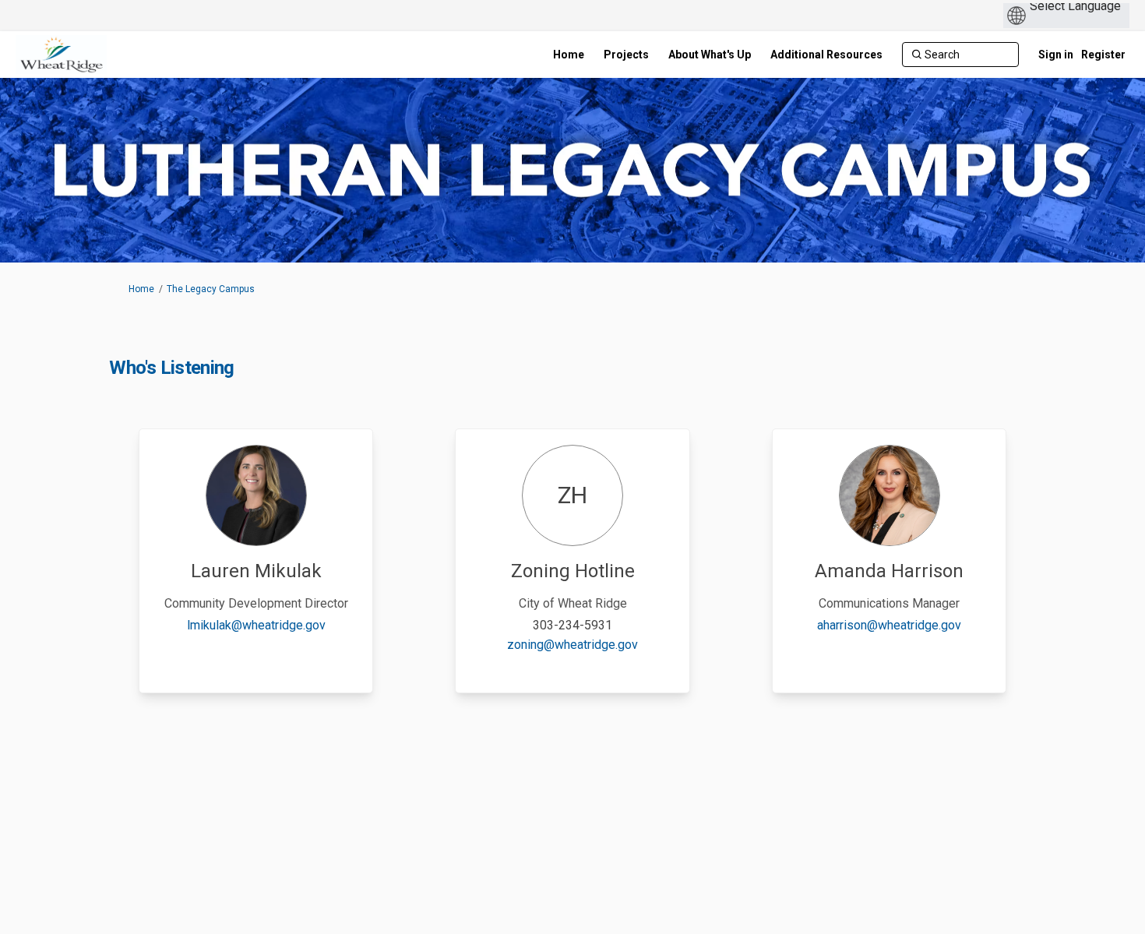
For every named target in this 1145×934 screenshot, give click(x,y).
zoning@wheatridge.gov (572, 644)
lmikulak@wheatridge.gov (256, 625)
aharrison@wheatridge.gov (889, 625)
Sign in (1055, 54)
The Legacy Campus (211, 289)
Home (141, 289)
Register (1103, 54)
